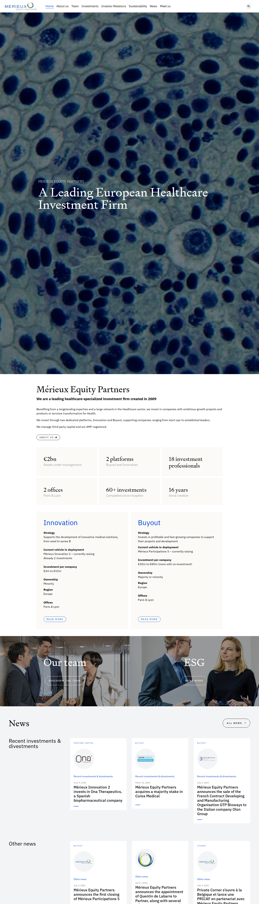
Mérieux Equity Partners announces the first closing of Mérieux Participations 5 (97, 894)
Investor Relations (113, 6)
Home (49, 6)
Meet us (165, 6)
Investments (90, 6)
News (153, 6)
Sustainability (138, 6)
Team (75, 6)
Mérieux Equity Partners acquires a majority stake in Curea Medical (159, 791)
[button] (249, 6)
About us (62, 6)
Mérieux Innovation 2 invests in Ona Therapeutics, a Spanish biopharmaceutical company (98, 794)
